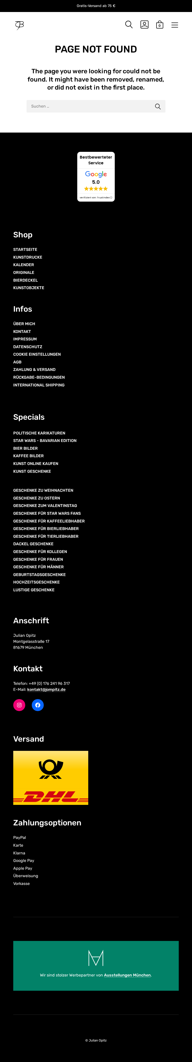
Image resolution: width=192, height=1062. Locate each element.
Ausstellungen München (127, 975)
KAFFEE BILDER (28, 455)
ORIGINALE (23, 272)
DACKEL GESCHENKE (33, 544)
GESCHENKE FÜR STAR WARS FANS (47, 513)
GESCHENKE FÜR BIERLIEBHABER (46, 528)
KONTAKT (22, 331)
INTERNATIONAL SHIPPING (38, 385)
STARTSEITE (25, 249)
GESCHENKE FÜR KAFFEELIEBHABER (49, 521)
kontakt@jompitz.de (46, 689)
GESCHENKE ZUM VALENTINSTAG (45, 505)
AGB (17, 362)
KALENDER (23, 264)
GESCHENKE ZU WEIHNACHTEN (43, 490)
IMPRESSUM (25, 339)
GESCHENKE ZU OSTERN (36, 498)
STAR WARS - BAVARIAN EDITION (44, 440)
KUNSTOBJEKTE (28, 287)
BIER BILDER (25, 448)
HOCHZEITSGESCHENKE (36, 582)
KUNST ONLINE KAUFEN (35, 463)
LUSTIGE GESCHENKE (33, 590)
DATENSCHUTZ (27, 346)
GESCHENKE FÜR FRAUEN (38, 559)
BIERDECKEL (25, 280)
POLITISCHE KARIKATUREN (39, 433)
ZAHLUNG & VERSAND (34, 369)
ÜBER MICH (24, 323)
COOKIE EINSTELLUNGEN (37, 354)
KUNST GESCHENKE (32, 471)
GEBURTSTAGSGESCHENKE (39, 574)
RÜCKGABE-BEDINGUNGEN (39, 377)
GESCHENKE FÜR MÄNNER (38, 567)
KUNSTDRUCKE (27, 257)
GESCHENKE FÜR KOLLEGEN (40, 551)
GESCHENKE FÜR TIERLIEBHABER (45, 536)
